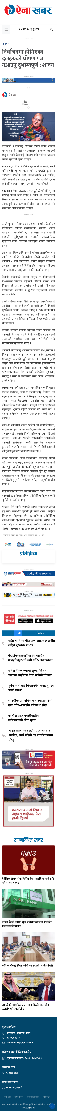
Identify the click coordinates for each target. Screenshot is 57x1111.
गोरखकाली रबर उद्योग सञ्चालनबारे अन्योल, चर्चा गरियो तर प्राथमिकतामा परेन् (31, 736)
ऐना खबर (13, 95)
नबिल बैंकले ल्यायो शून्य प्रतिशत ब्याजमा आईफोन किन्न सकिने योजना (30, 673)
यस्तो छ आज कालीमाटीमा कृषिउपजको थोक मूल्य (24, 718)
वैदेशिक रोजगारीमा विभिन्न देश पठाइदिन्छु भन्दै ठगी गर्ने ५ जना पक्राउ (30, 658)
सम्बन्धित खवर (28, 840)
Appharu (30, 1108)
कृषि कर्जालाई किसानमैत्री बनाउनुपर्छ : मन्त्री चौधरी (31, 688)
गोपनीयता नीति (33, 1097)
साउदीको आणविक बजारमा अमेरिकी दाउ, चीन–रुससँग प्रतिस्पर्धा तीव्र (30, 703)
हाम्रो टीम (7, 1097)
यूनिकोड (46, 1097)
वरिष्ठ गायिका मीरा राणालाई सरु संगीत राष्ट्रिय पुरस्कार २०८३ (31, 643)
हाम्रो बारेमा (19, 1097)
